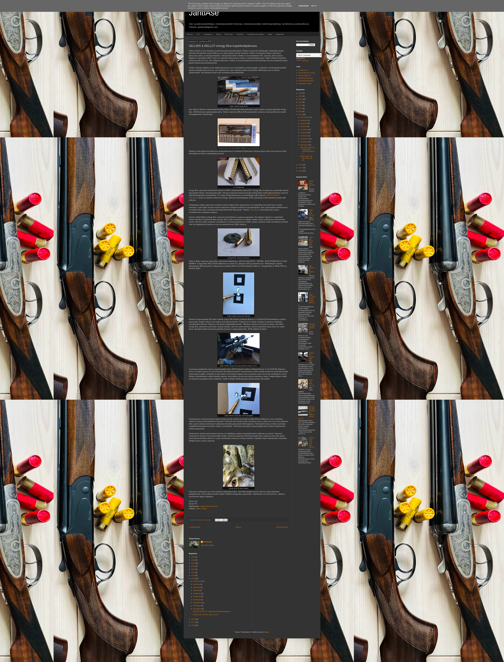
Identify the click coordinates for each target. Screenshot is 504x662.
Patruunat (229, 34)
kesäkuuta (304, 133)
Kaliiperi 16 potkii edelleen (312, 327)
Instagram (208, 34)
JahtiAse (204, 12)
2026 (301, 93)
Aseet (218, 34)
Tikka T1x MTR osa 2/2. (312, 213)
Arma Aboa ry (303, 70)
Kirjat (270, 34)
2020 (301, 111)
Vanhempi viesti (282, 527)
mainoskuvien (255, 210)
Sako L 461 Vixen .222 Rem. (311, 241)
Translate (304, 61)
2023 (301, 102)
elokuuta (303, 126)
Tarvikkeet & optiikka (255, 34)
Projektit (240, 34)
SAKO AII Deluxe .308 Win (311, 356)
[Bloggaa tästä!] (218, 520)
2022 (301, 105)
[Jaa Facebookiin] (223, 520)
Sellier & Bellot (201, 509)
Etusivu (190, 34)
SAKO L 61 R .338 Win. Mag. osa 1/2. (312, 442)
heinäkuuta (304, 130)
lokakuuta (304, 120)
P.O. (198, 34)
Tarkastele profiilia (207, 545)
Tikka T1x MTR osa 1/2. (312, 383)
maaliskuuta (304, 139)
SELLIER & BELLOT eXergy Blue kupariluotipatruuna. (307, 150)
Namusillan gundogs (305, 78)
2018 (301, 165)
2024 (301, 99)
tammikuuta (304, 145)
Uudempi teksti (195, 527)
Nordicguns (207, 542)
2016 (301, 171)
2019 (301, 115)
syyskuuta (304, 123)
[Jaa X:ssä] (221, 520)
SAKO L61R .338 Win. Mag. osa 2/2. (306, 158)
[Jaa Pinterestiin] (226, 520)
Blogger (266, 632)
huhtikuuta (304, 136)
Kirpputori (280, 34)
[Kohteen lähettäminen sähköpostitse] (216, 520)
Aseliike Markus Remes (209, 506)
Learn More (303, 6)
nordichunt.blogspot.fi (306, 81)
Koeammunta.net (304, 75)
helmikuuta (304, 142)
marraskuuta (305, 117)
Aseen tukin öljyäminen (312, 184)
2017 (301, 168)
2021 (301, 108)
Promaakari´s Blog (304, 83)
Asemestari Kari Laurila (306, 73)
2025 (301, 96)
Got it (314, 6)
